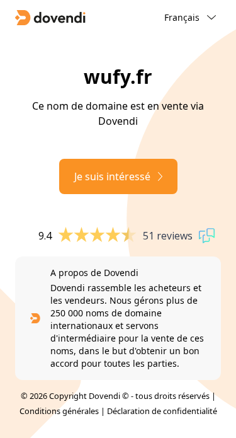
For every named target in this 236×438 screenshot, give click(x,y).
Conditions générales (59, 411)
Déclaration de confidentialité (162, 411)
